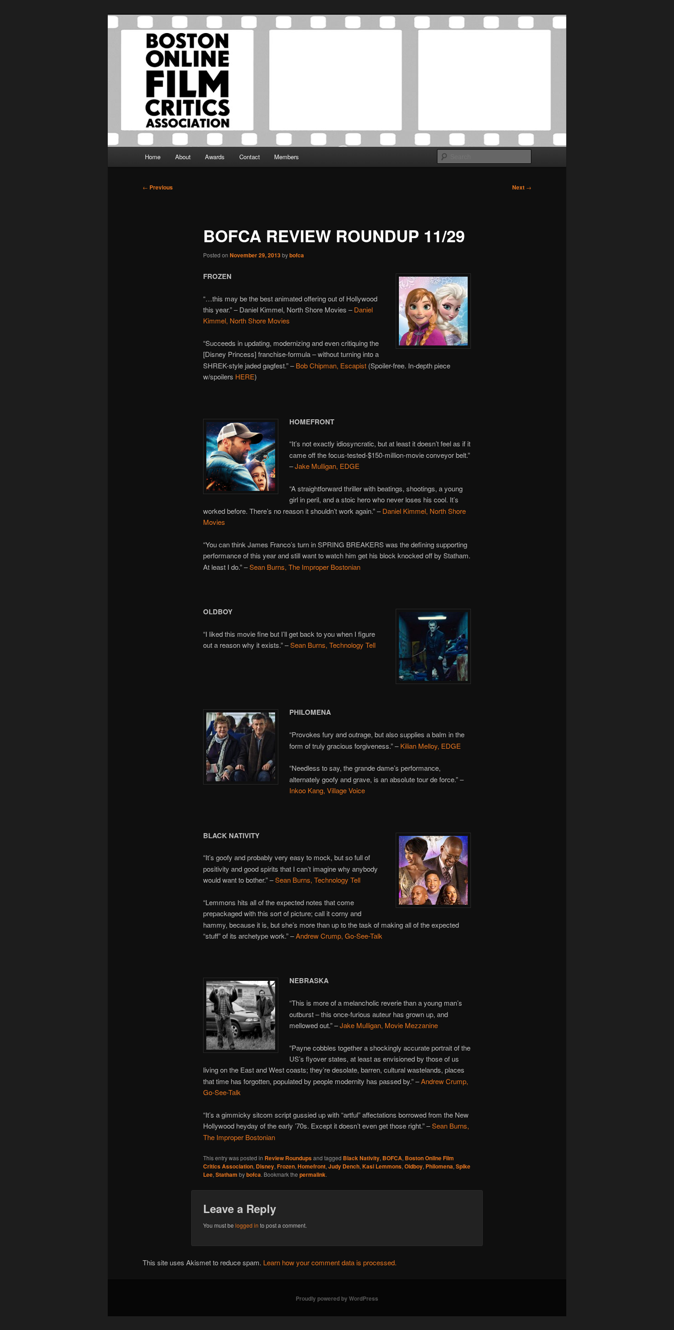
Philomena (439, 1166)
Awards (215, 156)
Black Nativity (361, 1158)
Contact (249, 156)
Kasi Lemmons (382, 1166)
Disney (265, 1166)
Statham (226, 1174)
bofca (296, 255)
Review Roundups (288, 1158)
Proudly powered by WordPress (337, 1298)
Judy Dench (343, 1166)
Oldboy (413, 1166)
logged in (247, 1225)
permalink (312, 1174)
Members (286, 156)
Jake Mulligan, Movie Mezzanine (389, 1025)
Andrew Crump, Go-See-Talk (339, 935)
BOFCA (392, 1158)
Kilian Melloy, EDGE (430, 746)
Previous (158, 187)
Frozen (286, 1166)
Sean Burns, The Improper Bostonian (304, 567)
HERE (244, 376)
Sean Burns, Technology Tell (333, 645)
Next (521, 187)
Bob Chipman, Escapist (331, 365)
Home (152, 156)
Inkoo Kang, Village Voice (327, 790)
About (183, 156)
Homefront (312, 1166)
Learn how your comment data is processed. (330, 1262)
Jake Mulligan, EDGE (327, 466)
